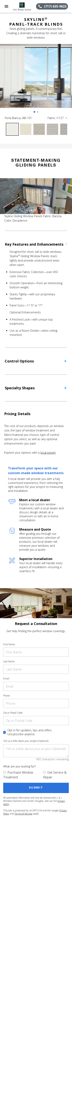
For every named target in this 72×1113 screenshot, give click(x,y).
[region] (36, 80)
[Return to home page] (24, 6)
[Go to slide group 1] (34, 112)
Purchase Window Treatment (18, 774)
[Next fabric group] (66, 118)
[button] (6, 6)
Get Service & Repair (55, 774)
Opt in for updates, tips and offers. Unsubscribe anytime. (29, 732)
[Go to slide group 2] (37, 112)
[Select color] (12, 129)
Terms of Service (23, 813)
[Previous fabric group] (45, 118)
